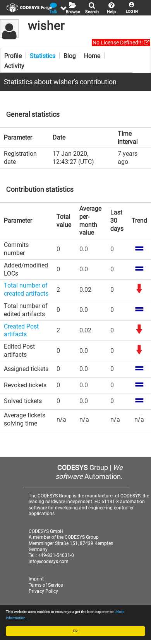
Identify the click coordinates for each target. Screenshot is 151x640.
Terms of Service (46, 585)
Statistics (42, 55)
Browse (73, 11)
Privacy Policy (43, 591)
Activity (14, 65)
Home (92, 55)
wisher (46, 25)
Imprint (36, 579)
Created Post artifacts (21, 330)
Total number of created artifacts (26, 289)
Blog (69, 55)
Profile (13, 55)
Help (111, 11)
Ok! (76, 631)
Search (92, 11)
